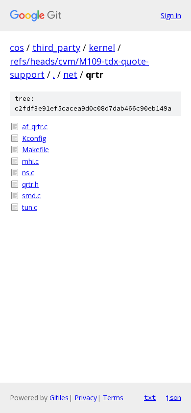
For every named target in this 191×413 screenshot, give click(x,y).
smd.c (31, 195)
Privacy (85, 397)
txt (150, 397)
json (173, 397)
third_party (56, 47)
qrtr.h (30, 184)
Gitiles (59, 397)
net (70, 74)
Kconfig (34, 138)
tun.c (29, 207)
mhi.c (30, 161)
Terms (113, 397)
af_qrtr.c (35, 126)
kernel (102, 47)
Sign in (171, 15)
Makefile (35, 149)
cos (17, 47)
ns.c (28, 172)
